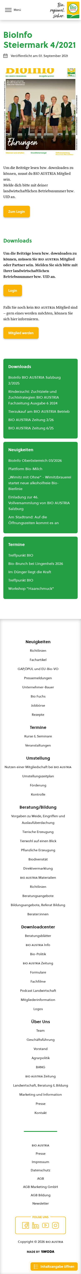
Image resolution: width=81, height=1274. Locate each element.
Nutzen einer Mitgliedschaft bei (38, 767)
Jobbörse (38, 705)
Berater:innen (38, 914)
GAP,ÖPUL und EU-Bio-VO (38, 669)
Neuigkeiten (38, 642)
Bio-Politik (38, 954)
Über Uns (40, 1022)
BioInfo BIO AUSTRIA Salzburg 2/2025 (34, 380)
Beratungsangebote (38, 895)
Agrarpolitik (41, 1058)
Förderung (38, 785)
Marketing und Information (40, 1094)
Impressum (40, 1161)
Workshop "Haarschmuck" (31, 588)
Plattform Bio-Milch (25, 468)
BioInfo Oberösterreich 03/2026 (35, 460)
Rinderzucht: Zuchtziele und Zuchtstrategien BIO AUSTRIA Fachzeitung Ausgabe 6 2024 (33, 397)
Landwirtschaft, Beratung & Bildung (40, 1085)
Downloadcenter (38, 927)
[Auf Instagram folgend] (55, 1225)
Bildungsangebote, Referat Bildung (38, 905)
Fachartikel (38, 659)
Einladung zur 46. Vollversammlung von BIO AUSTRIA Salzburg (39, 502)
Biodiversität (38, 859)
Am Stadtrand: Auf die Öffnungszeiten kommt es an (33, 519)
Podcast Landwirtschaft (38, 990)
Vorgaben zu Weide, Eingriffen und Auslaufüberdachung (38, 819)
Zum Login (16, 211)
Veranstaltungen (38, 745)
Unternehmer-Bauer (38, 687)
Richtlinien (38, 650)
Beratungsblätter (38, 935)
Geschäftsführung (41, 1039)
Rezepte (38, 714)
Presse (40, 1103)
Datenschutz (40, 1170)
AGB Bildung (40, 1195)
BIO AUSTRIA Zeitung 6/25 (31, 428)
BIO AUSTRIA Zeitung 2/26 (31, 419)
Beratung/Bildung (38, 807)
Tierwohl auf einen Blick (38, 841)
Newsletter (40, 1203)
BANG (40, 1067)
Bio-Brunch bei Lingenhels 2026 (35, 563)
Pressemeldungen (38, 678)
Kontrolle (38, 794)
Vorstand (41, 1048)
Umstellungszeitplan (38, 776)
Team (40, 1030)
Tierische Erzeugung (38, 831)
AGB (40, 1178)
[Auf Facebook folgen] (26, 1225)
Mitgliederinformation (38, 999)
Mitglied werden (21, 333)
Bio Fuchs (38, 696)
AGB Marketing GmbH (40, 1186)
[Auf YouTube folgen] (45, 1225)
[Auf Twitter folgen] (35, 1225)
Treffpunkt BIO (20, 555)
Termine (38, 727)
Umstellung (38, 758)
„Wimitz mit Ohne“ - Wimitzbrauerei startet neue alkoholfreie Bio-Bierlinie (39, 482)
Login (12, 290)
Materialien (38, 877)
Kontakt (40, 1112)
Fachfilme (38, 981)
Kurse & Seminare (38, 736)
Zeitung (38, 963)
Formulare (38, 972)
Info (38, 945)
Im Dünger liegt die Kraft (29, 571)
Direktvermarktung (38, 868)
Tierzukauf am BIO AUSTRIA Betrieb (39, 411)
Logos (38, 1009)
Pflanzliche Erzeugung (38, 850)
